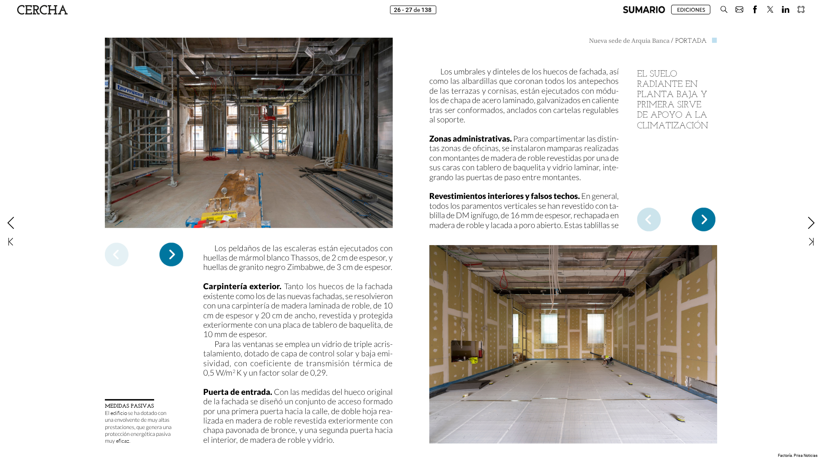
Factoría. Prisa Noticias (798, 455)
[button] (644, 9)
